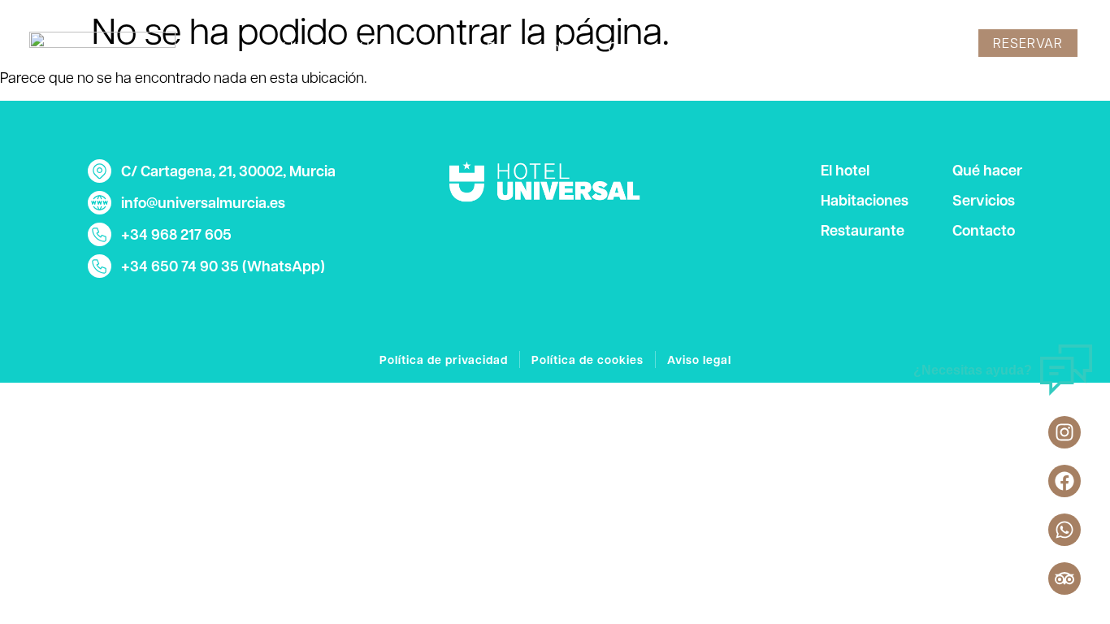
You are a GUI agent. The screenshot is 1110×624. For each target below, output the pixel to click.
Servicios (748, 46)
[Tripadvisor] (1064, 578)
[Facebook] (1064, 481)
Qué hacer (645, 46)
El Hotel (300, 46)
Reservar (1028, 42)
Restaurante (531, 46)
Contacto (846, 46)
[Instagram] (1064, 432)
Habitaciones (407, 46)
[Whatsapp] (1064, 530)
